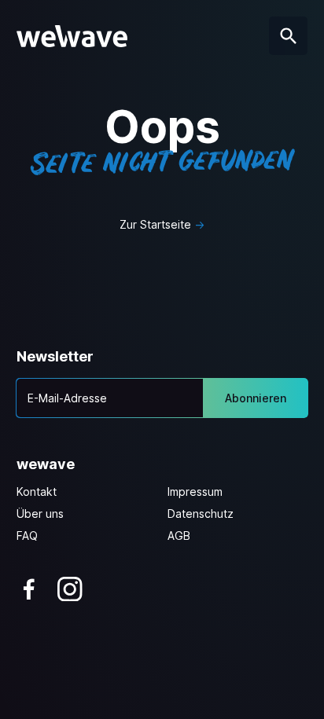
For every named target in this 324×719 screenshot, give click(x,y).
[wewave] (72, 36)
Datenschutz (201, 513)
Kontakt (37, 491)
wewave (46, 464)
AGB (179, 535)
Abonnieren (255, 398)
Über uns (40, 513)
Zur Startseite (155, 224)
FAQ (27, 535)
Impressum (195, 491)
